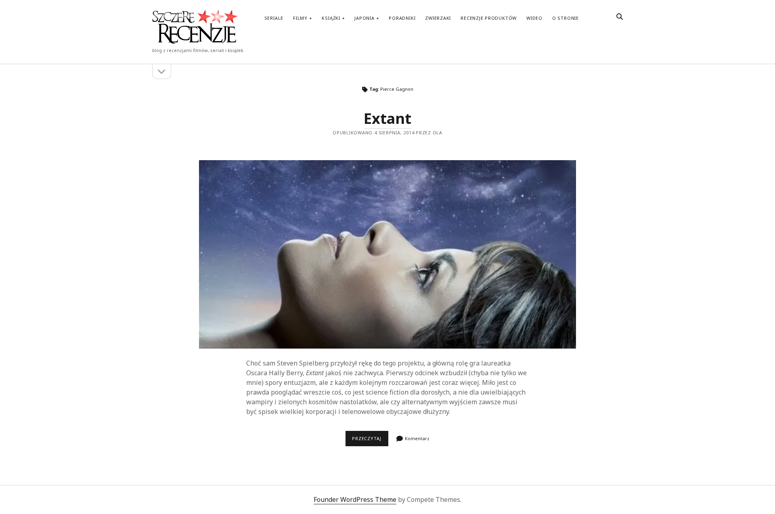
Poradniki (402, 18)
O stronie (565, 18)
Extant (387, 118)
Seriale (273, 18)
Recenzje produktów (489, 18)
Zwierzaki (438, 18)
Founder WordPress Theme (355, 499)
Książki (331, 18)
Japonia (364, 18)
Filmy (300, 18)
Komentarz (417, 438)
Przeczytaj (370, 438)
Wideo (534, 18)
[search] (619, 17)
